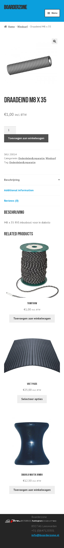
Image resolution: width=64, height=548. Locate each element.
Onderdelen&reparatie (31, 158)
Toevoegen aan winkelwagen (26, 138)
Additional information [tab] (19, 190)
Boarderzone (15, 8)
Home (11, 26)
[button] (54, 41)
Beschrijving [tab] (12, 179)
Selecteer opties (32, 399)
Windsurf (22, 26)
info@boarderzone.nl (45, 535)
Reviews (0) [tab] (11, 200)
